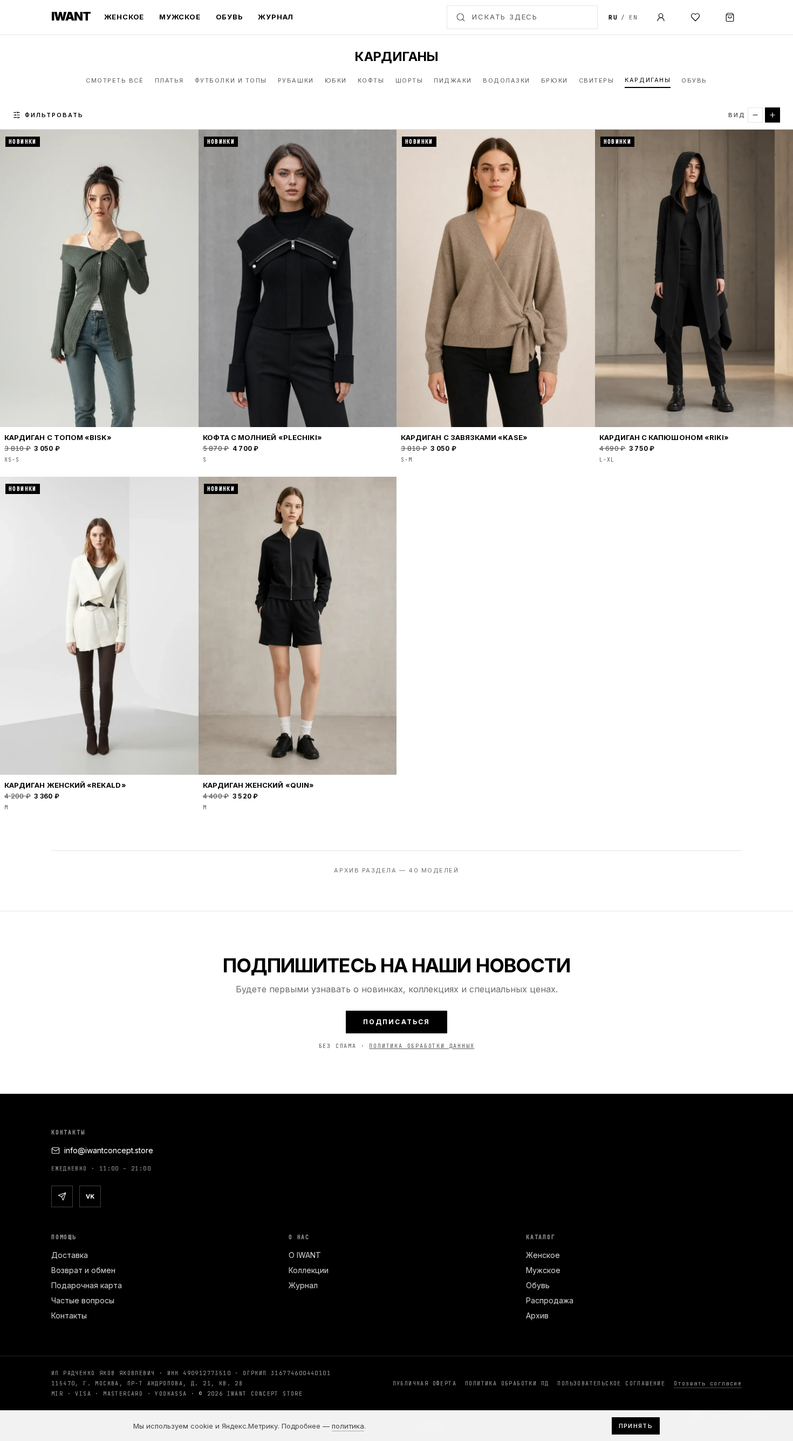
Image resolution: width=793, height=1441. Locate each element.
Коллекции (309, 1270)
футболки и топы (231, 80)
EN (633, 17)
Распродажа (549, 1300)
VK (90, 1196)
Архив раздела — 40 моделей (396, 870)
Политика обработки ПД (507, 1383)
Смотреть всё (114, 80)
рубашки (296, 80)
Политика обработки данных (421, 1046)
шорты (409, 80)
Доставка (69, 1255)
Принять (636, 1426)
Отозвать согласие (708, 1383)
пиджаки (453, 80)
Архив (537, 1315)
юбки (336, 80)
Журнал (275, 16)
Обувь (229, 16)
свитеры (596, 80)
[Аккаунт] (661, 17)
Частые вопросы (82, 1300)
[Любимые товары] (695, 17)
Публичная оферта (424, 1383)
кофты (371, 80)
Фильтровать (54, 114)
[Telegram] (62, 1196)
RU (613, 17)
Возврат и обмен (83, 1270)
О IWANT (305, 1255)
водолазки (506, 80)
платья (169, 80)
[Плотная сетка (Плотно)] (755, 115)
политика (348, 1426)
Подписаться (396, 1022)
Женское (124, 16)
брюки (554, 80)
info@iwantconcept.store (108, 1150)
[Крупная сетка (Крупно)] (772, 115)
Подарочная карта (86, 1285)
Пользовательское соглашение (611, 1383)
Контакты (69, 1315)
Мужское (179, 16)
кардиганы (648, 80)
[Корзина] (730, 17)
